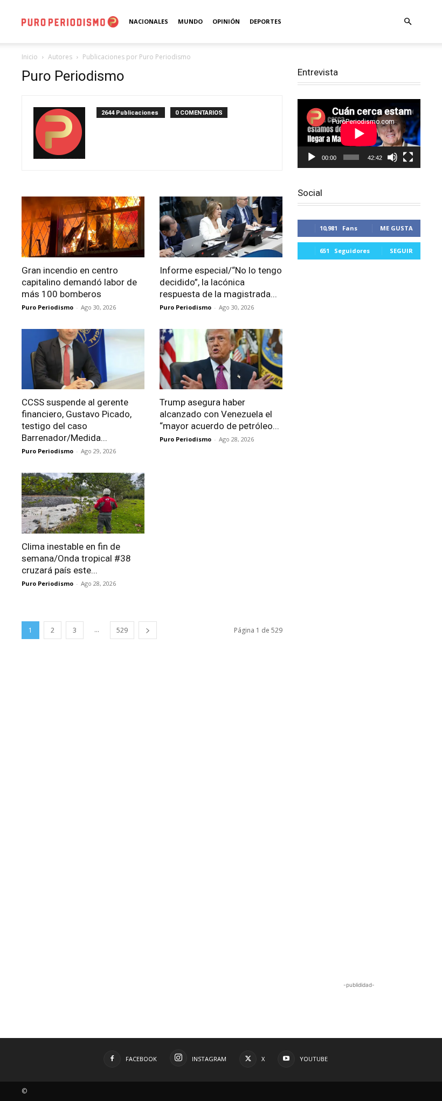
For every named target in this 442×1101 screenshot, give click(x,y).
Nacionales (148, 21)
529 (122, 630)
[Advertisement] (359, 622)
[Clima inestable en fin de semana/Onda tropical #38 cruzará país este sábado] (83, 503)
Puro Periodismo (47, 307)
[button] (407, 22)
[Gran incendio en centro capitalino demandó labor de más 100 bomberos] (83, 227)
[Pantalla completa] (408, 157)
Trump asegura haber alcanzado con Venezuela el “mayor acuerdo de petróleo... (219, 414)
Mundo (190, 21)
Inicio (30, 56)
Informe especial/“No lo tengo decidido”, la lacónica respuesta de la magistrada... (221, 282)
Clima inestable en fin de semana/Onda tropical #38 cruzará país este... (76, 558)
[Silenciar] (392, 157)
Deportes (265, 21)
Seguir (401, 251)
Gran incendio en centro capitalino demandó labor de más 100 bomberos (79, 282)
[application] (359, 133)
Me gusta (396, 228)
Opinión (226, 21)
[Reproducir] (311, 157)
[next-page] (148, 630)
